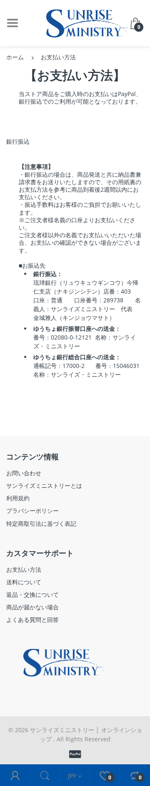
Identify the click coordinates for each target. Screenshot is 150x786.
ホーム (15, 57)
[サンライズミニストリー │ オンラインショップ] (81, 22)
